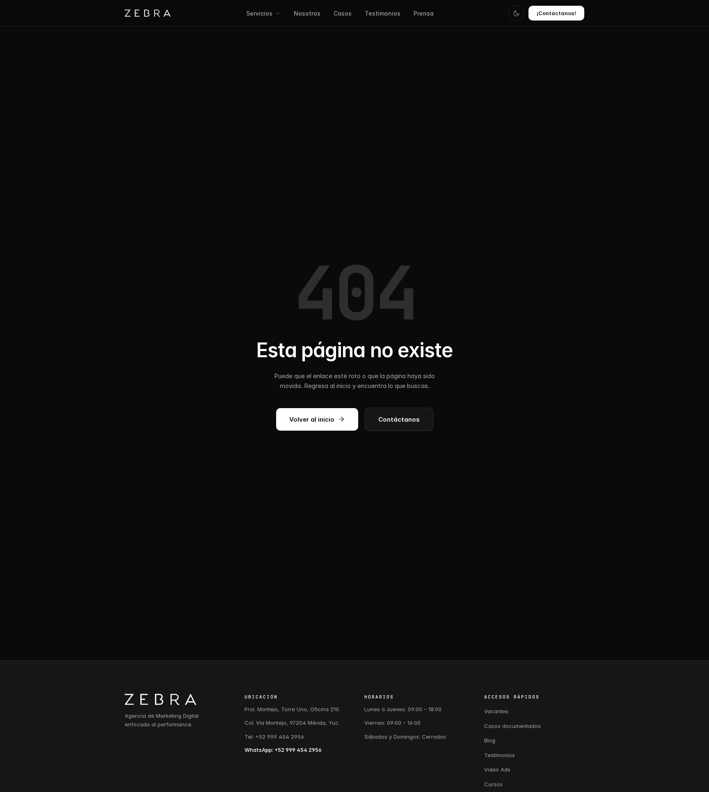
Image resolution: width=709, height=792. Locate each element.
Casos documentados (512, 726)
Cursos (493, 784)
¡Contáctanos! (556, 13)
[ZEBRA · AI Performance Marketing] (148, 13)
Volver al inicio (311, 419)
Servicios (259, 13)
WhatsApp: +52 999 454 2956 (283, 749)
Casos (343, 13)
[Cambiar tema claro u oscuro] (516, 13)
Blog (489, 740)
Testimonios (382, 13)
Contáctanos (399, 419)
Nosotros (307, 13)
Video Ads (497, 769)
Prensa (424, 13)
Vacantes (496, 711)
